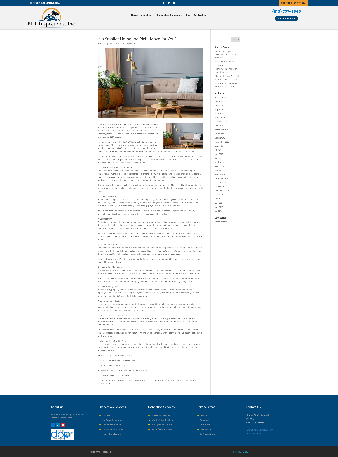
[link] (62, 439)
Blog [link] (188, 15)
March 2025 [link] (220, 166)
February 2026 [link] (221, 121)
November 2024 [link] (222, 182)
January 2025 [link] (220, 174)
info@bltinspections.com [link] (45, 2)
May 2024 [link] (219, 207)
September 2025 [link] (222, 142)
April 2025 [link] (219, 162)
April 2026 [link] (219, 113)
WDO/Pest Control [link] (162, 429)
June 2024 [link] (219, 203)
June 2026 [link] (219, 105)
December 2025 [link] (221, 129)
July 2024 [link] (218, 198)
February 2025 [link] (221, 170)
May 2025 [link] (219, 158)
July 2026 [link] (218, 101)
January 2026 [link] (220, 125)
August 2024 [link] (220, 194)
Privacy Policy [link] (240, 452)
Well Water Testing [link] (162, 420)
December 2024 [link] (221, 178)
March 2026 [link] (220, 117)
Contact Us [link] (200, 15)
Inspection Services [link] (168, 15)
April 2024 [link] (219, 211)
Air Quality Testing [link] (162, 424)
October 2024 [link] (220, 186)
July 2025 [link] (218, 150)
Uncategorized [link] (128, 43)
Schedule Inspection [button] (293, 3)
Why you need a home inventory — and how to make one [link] (225, 54)
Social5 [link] (103, 43)
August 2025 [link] (220, 146)
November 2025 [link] (222, 133)
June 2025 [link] (219, 154)
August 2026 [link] (220, 97)
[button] (164, 3)
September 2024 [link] (222, 190)
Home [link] (134, 15)
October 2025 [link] (220, 138)
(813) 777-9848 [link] (286, 11)
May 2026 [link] (219, 109)
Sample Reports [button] (286, 18)
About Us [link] (146, 15)
